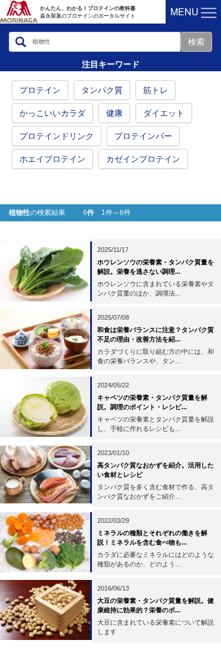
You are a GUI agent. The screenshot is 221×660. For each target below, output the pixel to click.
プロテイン (40, 90)
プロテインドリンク (56, 136)
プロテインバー (143, 136)
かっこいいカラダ (52, 113)
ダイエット (163, 113)
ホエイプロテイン (52, 159)
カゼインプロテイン (143, 159)
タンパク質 (102, 90)
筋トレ (155, 90)
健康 (114, 113)
